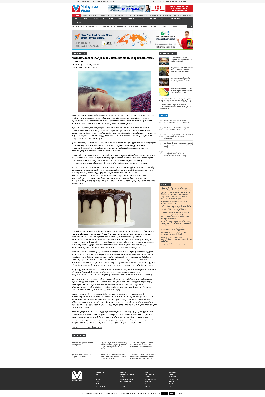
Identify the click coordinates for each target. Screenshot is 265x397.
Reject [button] (172, 394)
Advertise (85, 1)
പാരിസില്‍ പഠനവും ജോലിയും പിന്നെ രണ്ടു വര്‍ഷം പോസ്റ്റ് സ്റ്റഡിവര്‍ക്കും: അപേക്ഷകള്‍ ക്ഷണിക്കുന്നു (176, 223)
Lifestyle (152, 19)
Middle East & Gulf (126, 379)
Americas (123, 372)
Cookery (113, 26)
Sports (141, 19)
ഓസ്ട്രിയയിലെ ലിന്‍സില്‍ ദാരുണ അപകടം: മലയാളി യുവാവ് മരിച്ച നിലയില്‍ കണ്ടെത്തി (182, 70)
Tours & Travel (133, 26)
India (97, 377)
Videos (98, 26)
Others (122, 384)
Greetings (144, 26)
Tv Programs (100, 384)
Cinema (98, 381)
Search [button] (190, 26)
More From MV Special (168, 53)
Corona (75, 327)
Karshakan (122, 26)
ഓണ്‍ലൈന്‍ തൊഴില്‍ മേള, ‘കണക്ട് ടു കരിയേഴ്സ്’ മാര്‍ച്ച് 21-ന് (174, 203)
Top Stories (100, 372)
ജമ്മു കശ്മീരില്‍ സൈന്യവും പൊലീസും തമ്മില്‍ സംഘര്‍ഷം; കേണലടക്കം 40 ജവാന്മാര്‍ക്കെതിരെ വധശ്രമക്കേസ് (117, 16)
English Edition (171, 1)
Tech (162, 19)
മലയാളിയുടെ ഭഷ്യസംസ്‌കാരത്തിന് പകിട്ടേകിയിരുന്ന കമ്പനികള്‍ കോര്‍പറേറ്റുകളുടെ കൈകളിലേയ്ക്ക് (175, 107)
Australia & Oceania (127, 374)
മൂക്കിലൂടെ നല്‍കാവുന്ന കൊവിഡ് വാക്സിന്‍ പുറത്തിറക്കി (83, 356)
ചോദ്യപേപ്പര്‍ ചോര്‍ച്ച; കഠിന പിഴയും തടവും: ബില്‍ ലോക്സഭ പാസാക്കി (181, 80)
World (98, 379)
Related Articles (79, 335)
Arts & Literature (79, 26)
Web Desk (96, 65)
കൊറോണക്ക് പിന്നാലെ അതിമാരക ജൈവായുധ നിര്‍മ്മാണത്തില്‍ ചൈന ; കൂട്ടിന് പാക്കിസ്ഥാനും (113, 357)
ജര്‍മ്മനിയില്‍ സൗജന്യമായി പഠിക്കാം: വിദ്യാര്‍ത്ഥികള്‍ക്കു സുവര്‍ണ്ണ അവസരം (174, 229)
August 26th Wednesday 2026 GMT (102, 1)
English (95, 19)
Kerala (98, 374)
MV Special (130, 19)
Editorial (78, 23)
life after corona (86, 327)
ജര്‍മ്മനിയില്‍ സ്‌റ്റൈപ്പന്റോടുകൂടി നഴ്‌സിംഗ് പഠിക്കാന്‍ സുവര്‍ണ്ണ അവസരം (175, 234)
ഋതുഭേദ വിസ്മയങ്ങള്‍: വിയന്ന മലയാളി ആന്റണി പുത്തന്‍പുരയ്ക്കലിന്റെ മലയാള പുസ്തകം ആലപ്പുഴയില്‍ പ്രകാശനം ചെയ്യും (114, 346)
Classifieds (154, 26)
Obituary (162, 26)
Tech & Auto (100, 386)
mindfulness (98, 327)
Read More (180, 394)
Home (76, 19)
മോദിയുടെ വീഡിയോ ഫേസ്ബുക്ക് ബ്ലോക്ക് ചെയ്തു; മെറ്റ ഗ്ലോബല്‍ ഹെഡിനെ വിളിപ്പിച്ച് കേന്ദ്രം (175, 100)
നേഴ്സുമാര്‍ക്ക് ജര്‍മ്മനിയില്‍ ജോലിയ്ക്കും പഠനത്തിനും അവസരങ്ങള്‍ (173, 245)
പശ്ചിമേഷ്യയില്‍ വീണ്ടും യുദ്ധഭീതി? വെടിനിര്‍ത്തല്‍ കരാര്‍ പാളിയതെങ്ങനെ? (181, 60)
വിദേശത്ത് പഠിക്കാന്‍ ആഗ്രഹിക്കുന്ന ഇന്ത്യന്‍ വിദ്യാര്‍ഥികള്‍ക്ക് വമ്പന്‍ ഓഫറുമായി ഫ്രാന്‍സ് (176, 189)
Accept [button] (165, 394)
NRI (103, 19)
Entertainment (115, 19)
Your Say (105, 26)
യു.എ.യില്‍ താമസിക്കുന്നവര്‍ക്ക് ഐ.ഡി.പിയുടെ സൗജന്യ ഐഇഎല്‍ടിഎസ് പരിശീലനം (176, 240)
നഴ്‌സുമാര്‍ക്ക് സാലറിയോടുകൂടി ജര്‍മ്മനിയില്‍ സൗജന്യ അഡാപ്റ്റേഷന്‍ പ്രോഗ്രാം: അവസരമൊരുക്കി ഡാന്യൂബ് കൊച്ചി (176, 208)
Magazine (90, 26)
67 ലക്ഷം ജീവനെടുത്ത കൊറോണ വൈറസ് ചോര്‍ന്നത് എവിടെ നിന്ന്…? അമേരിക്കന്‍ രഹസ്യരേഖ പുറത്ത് (142, 345)
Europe (122, 377)
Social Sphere (174, 19)
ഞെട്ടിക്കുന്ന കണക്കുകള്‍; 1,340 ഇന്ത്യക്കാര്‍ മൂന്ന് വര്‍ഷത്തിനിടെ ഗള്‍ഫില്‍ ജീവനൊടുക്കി (181, 91)
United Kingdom (125, 381)
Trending (76, 1)
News (85, 19)
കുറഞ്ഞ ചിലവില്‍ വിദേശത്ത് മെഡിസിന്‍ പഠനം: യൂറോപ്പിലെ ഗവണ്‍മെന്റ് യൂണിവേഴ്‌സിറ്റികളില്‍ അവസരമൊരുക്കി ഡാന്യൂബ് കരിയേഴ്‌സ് (175, 216)
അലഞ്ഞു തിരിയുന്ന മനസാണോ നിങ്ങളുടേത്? (83, 344)
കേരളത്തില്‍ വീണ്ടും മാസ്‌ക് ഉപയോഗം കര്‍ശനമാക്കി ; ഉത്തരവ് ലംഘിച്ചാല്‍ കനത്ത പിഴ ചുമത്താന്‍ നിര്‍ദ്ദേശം (143, 357)
